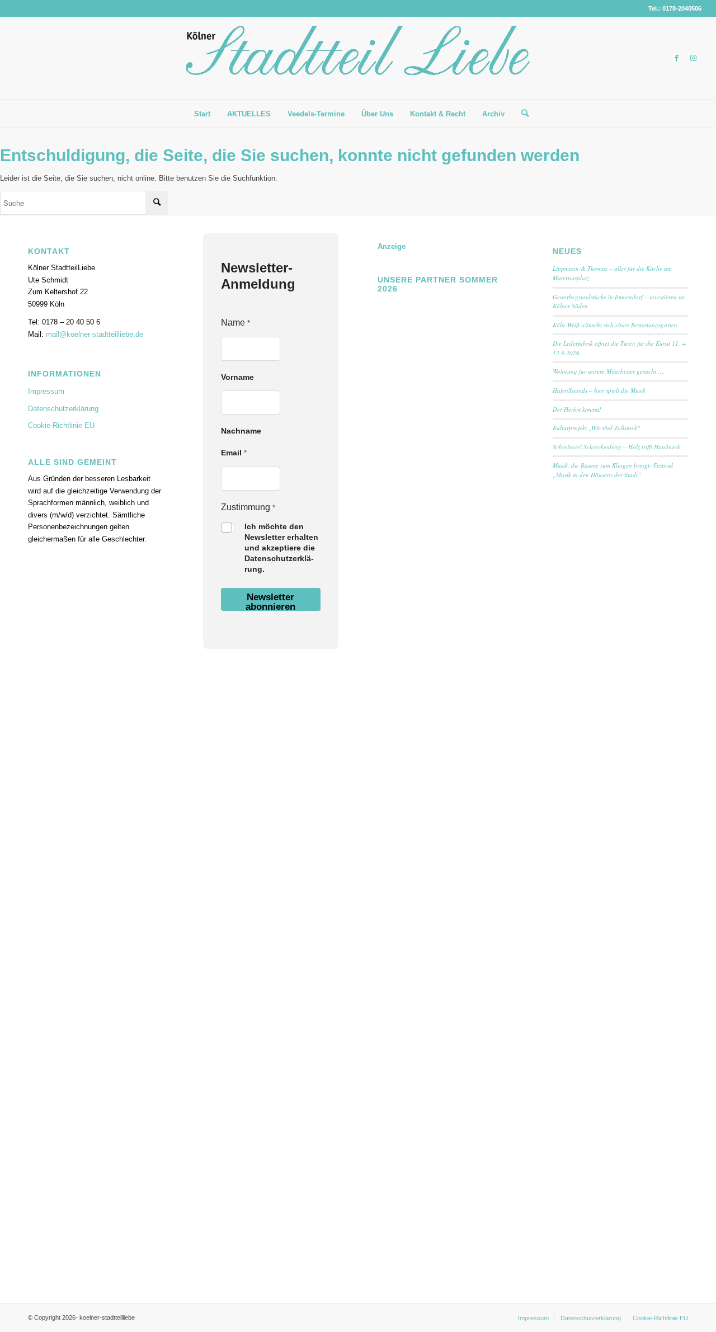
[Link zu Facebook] (676, 58)
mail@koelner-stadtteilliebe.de (94, 334)
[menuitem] (202, 114)
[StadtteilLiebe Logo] (358, 66)
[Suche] (521, 114)
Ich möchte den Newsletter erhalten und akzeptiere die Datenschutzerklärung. (281, 547)
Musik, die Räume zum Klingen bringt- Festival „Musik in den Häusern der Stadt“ (613, 470)
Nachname (241, 430)
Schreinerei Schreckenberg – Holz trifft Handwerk (616, 447)
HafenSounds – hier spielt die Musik (599, 390)
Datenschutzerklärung (63, 408)
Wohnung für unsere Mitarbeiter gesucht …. (609, 371)
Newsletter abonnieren (270, 601)
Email (234, 452)
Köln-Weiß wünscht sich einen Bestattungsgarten (615, 325)
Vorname (237, 377)
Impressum (46, 391)
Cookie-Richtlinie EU (61, 425)
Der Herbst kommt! (577, 409)
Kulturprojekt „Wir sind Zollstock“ (596, 427)
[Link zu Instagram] (693, 58)
